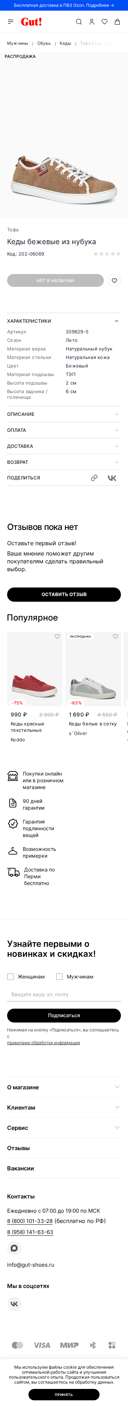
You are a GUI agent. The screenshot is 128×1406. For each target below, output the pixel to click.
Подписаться (64, 1015)
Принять (64, 1394)
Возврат (17, 462)
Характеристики (29, 321)
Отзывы (18, 1148)
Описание (20, 414)
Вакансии (20, 1168)
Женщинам (31, 976)
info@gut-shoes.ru (30, 1264)
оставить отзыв (64, 594)
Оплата (16, 430)
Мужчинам (80, 976)
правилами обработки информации (43, 1042)
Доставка (20, 446)
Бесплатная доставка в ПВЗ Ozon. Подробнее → (64, 5)
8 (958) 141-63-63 (30, 1232)
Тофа (12, 229)
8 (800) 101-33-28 (30, 1221)
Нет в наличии (55, 280)
